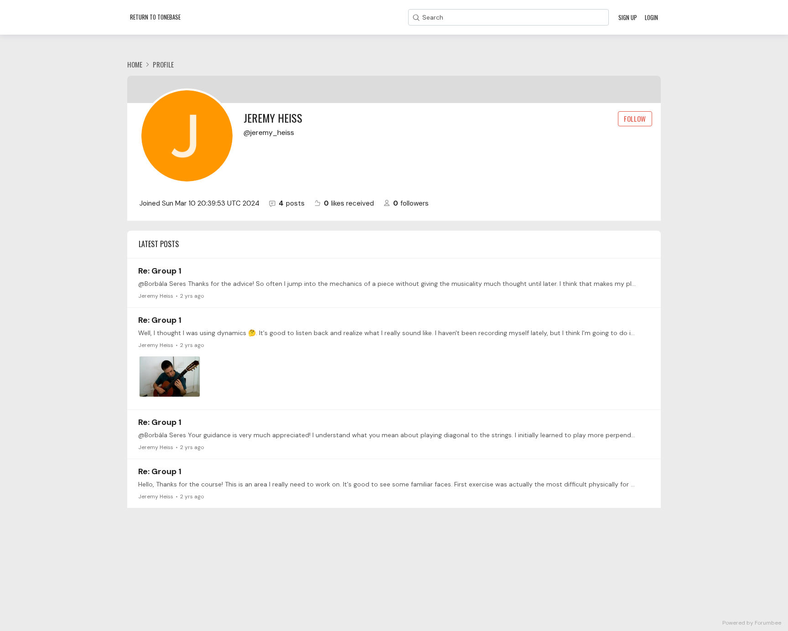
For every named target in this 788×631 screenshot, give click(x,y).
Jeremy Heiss (155, 296)
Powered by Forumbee (751, 623)
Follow (635, 119)
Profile (163, 64)
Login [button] (651, 17)
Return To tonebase (155, 16)
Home (134, 64)
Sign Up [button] (627, 17)
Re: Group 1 (159, 270)
